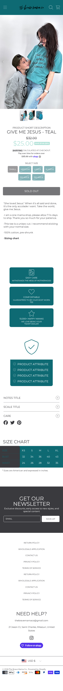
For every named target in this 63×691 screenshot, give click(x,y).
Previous (3, 62)
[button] (5, 7)
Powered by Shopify (37, 669)
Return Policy (31, 543)
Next (60, 62)
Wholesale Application (31, 549)
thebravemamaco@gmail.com (31, 620)
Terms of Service (31, 568)
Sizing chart (11, 238)
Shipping (18, 150)
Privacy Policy (32, 561)
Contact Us (31, 555)
